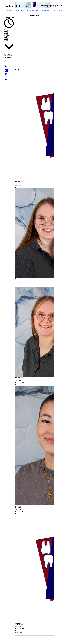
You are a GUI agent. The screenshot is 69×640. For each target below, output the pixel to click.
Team (22, 10)
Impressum (44, 636)
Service (60, 10)
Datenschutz (48, 636)
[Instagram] (6, 66)
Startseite (9, 10)
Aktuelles (16, 10)
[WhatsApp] (6, 74)
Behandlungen (29, 10)
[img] (34, 5)
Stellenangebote (40, 10)
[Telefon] (6, 79)
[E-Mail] (6, 70)
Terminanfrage (51, 10)
